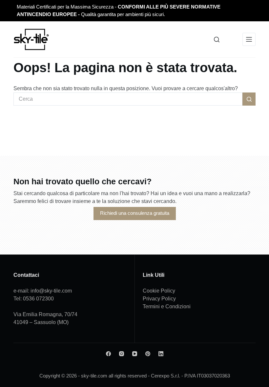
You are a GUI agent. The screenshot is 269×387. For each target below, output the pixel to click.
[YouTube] (134, 353)
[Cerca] (216, 39)
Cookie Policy (159, 291)
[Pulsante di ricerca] (249, 99)
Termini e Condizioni (167, 306)
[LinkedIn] (160, 353)
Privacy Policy (159, 298)
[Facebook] (108, 353)
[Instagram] (121, 353)
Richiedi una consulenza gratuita (134, 213)
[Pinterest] (147, 353)
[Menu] (249, 39)
